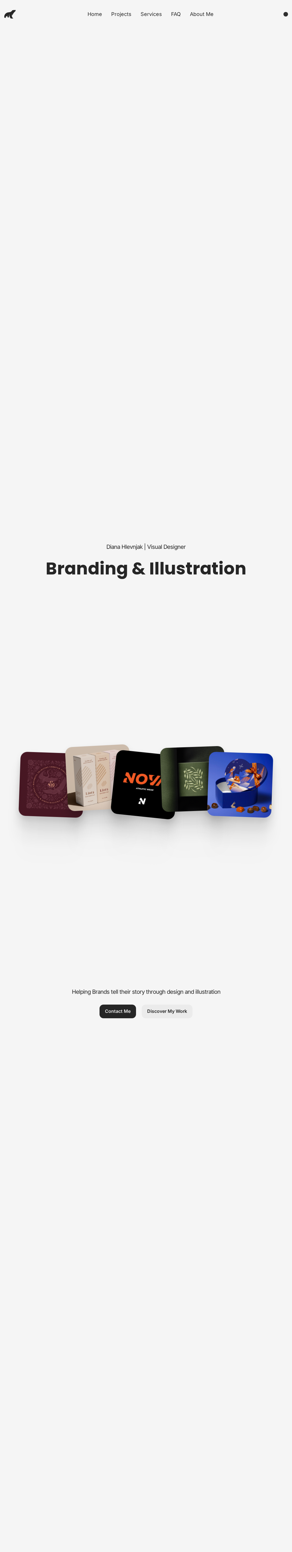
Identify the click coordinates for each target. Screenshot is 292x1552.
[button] (118, 1011)
